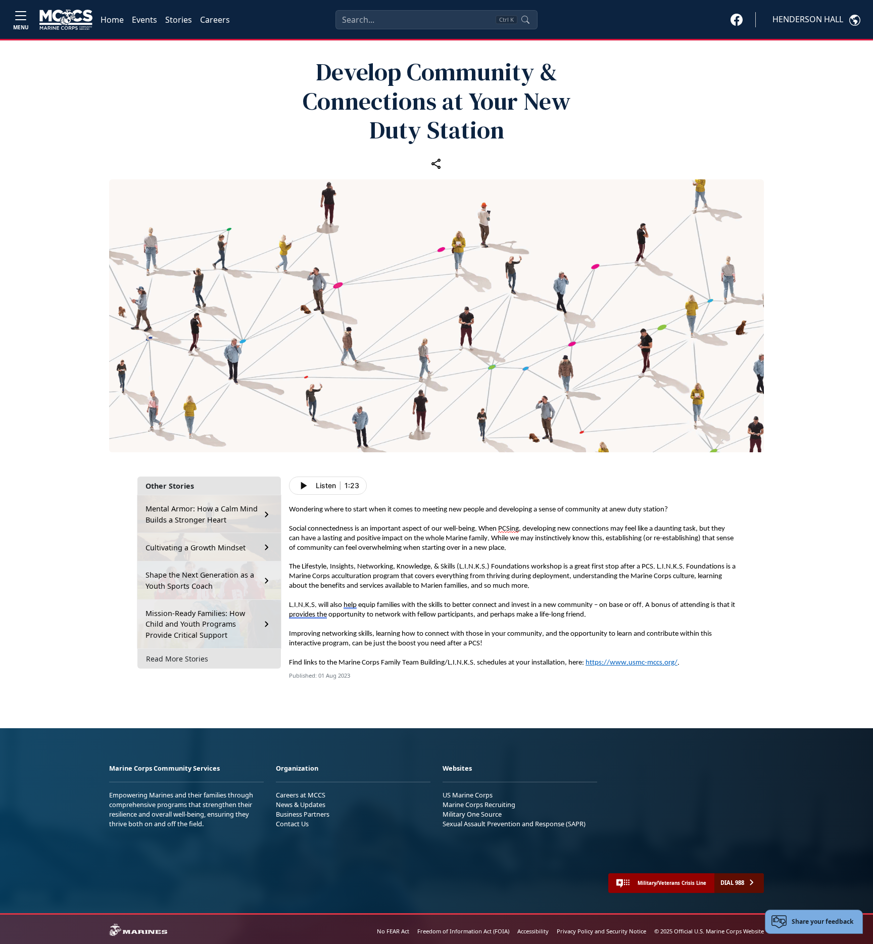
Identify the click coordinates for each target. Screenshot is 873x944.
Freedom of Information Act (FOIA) (463, 931)
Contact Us (292, 823)
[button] (737, 19)
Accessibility (533, 931)
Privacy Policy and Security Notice (601, 931)
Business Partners (302, 814)
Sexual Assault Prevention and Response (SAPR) (514, 823)
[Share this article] (436, 163)
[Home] (65, 19)
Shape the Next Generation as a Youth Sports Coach (200, 580)
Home (112, 19)
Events (144, 19)
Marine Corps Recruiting (479, 804)
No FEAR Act (393, 931)
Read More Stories (177, 659)
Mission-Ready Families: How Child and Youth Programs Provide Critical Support (195, 624)
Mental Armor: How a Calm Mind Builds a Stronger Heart (202, 514)
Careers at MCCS (300, 794)
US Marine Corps (468, 794)
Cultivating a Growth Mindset (196, 547)
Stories (178, 19)
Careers (215, 19)
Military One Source (472, 814)
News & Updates (300, 804)
